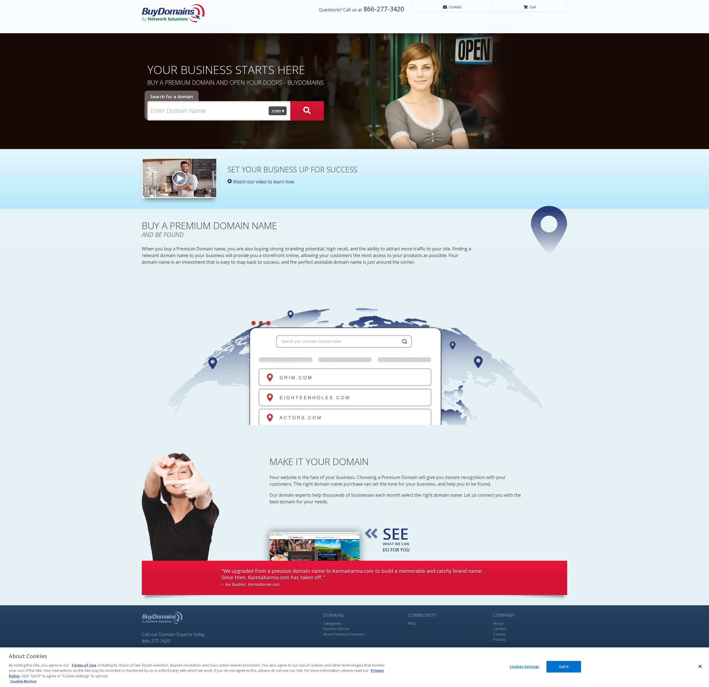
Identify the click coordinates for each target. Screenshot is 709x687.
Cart (533, 6)
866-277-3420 (383, 8)
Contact (455, 6)
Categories (332, 623)
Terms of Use (83, 665)
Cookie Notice (23, 681)
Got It (564, 666)
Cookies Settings (524, 666)
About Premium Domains (343, 634)
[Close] (700, 666)
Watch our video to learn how (263, 182)
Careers (500, 628)
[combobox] (278, 110)
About (498, 623)
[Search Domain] (307, 111)
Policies (499, 639)
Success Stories (336, 628)
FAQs (412, 623)
